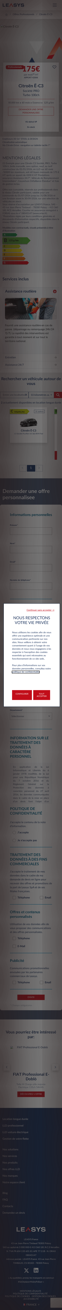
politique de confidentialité (25, 672)
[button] (40, 610)
